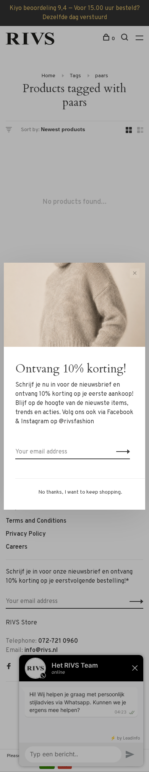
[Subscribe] (121, 452)
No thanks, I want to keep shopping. (80, 492)
